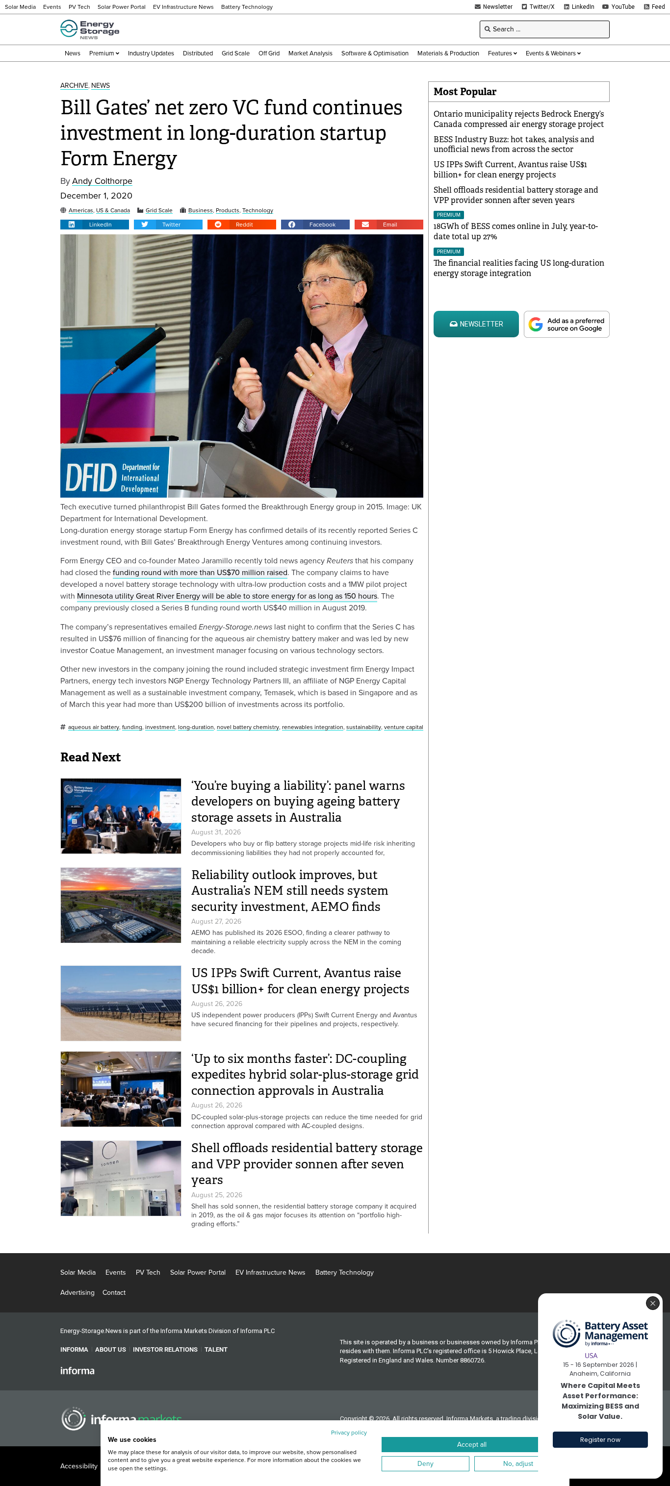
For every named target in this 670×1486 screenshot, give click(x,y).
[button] (94, 224)
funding (132, 727)
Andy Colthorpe (102, 181)
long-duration (196, 727)
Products (227, 210)
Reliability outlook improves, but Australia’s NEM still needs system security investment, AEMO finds (289, 890)
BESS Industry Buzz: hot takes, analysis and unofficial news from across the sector (514, 144)
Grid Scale (159, 210)
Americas (81, 210)
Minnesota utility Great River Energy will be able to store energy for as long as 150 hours (227, 596)
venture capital (403, 727)
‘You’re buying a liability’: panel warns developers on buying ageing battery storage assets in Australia (298, 801)
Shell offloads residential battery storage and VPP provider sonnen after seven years (307, 1163)
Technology (257, 210)
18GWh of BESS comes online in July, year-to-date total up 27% (516, 231)
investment (160, 727)
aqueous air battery (93, 727)
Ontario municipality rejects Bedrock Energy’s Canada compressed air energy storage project (519, 119)
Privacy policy (349, 1432)
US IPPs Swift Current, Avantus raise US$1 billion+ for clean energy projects (300, 981)
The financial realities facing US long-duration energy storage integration (519, 268)
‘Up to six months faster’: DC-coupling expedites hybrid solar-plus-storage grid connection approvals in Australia (305, 1074)
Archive (74, 86)
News (100, 86)
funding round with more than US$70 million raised (200, 572)
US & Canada (113, 210)
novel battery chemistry (248, 727)
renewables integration (312, 727)
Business (200, 210)
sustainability (363, 727)
